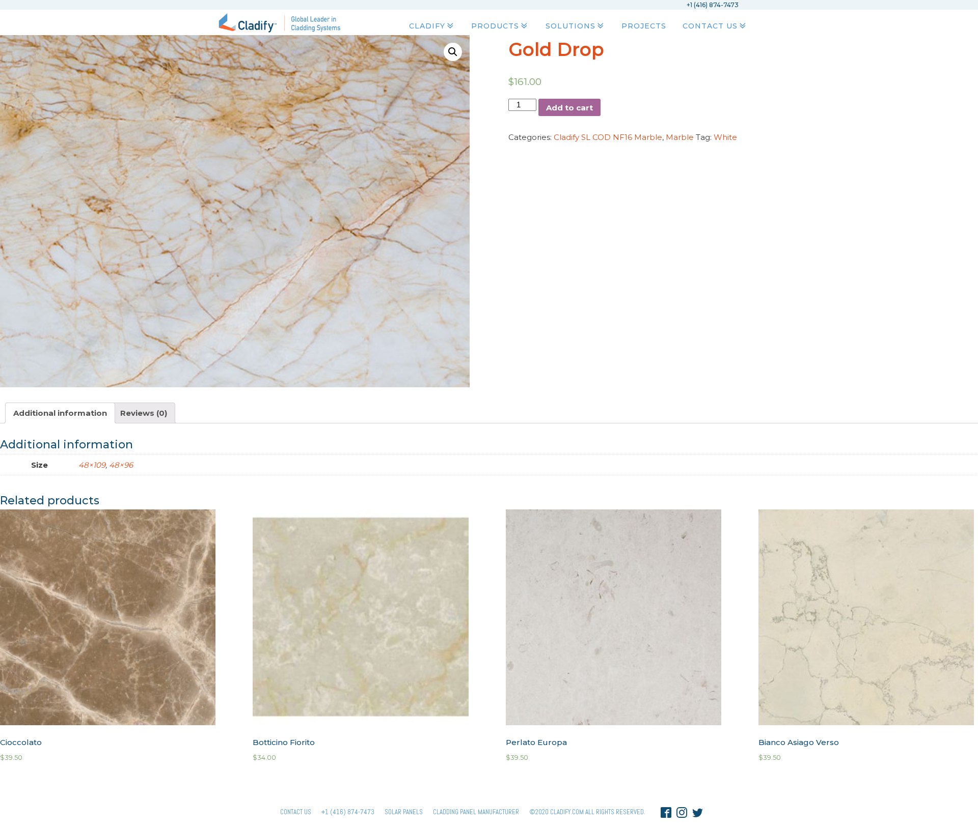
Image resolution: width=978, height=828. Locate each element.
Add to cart (569, 107)
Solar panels (404, 812)
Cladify (427, 26)
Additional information (60, 413)
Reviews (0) (143, 413)
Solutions (570, 26)
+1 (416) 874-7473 (347, 812)
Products (495, 26)
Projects (643, 26)
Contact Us (710, 26)
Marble (680, 137)
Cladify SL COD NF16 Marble (608, 137)
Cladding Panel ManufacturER (476, 812)
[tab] (60, 413)
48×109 (91, 465)
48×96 (121, 465)
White (725, 137)
